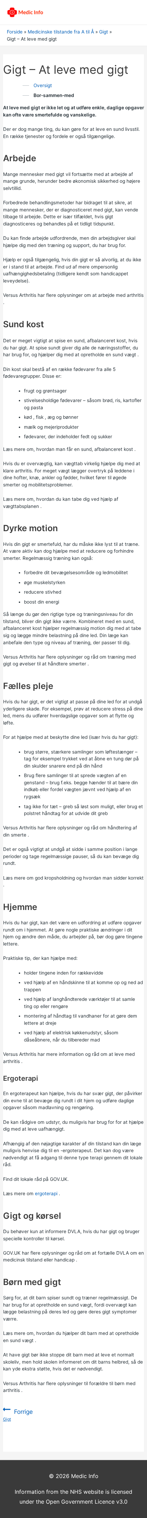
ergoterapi (46, 1193)
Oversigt (43, 85)
